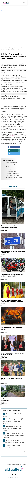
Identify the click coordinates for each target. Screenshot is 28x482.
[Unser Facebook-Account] (12, 474)
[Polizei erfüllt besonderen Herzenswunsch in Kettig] (13, 206)
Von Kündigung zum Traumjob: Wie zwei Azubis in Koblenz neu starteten (13, 421)
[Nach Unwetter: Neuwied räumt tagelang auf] (13, 391)
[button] (14, 147)
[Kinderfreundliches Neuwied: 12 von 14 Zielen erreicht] (13, 342)
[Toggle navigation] (23, 2)
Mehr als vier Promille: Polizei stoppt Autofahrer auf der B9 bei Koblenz (12, 428)
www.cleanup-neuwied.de (16, 136)
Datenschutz (15, 464)
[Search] (20, 3)
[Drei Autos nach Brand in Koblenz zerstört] (13, 316)
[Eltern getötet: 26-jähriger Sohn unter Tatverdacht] (13, 241)
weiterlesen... (5, 230)
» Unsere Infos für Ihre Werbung (19, 453)
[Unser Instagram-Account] (15, 474)
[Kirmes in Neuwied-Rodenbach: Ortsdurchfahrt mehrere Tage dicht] (13, 290)
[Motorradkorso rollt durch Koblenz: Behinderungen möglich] (13, 265)
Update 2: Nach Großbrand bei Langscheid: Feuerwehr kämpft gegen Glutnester (13, 435)
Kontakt (9, 464)
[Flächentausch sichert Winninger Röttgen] (13, 368)
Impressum (23, 464)
